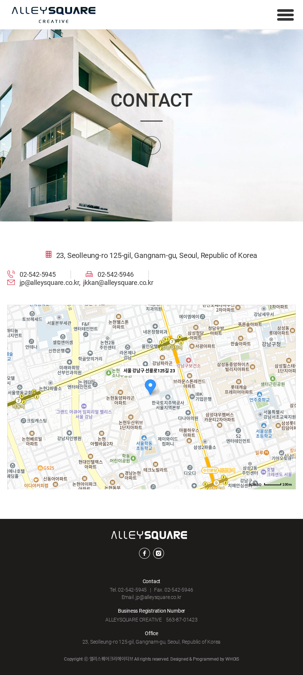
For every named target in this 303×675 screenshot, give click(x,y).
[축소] (286, 396)
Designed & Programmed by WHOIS (204, 659)
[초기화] (286, 410)
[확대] (286, 384)
